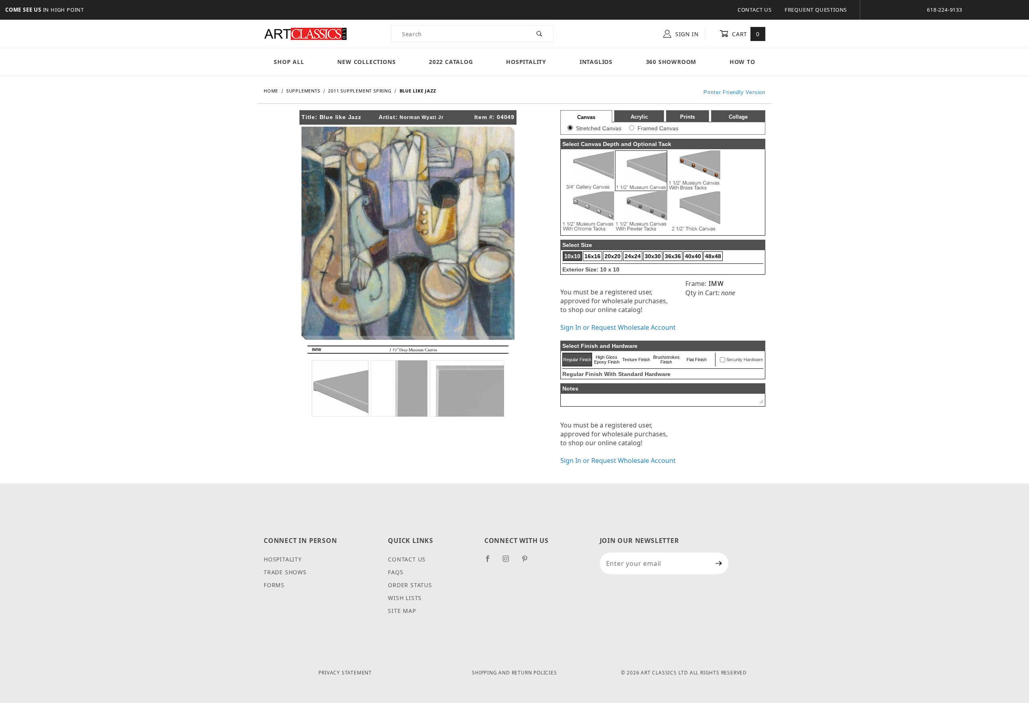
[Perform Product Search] (539, 34)
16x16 (592, 256)
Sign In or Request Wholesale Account (618, 327)
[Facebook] (491, 561)
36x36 (673, 256)
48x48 (713, 256)
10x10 (572, 256)
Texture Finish (636, 359)
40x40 (693, 256)
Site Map (402, 611)
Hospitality (526, 62)
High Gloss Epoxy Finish (606, 359)
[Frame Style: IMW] (407, 380)
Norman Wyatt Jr (421, 117)
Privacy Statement (345, 672)
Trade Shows (285, 572)
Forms (274, 585)
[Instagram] (509, 561)
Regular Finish (577, 359)
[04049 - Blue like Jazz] (407, 232)
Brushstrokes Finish (666, 359)
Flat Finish (697, 359)
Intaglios (596, 62)
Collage (738, 117)
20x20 (613, 256)
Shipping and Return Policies (514, 672)
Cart (745, 34)
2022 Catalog (451, 62)
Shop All (289, 62)
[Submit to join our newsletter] (718, 563)
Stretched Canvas (598, 128)
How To (742, 62)
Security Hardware (744, 359)
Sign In (686, 34)
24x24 (633, 256)
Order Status (410, 585)
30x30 (653, 256)
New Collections (366, 62)
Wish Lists (405, 598)
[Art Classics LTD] (305, 33)
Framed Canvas (657, 128)
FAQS (395, 572)
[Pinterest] (528, 561)
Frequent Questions (816, 9)
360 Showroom (671, 62)
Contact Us (755, 9)
